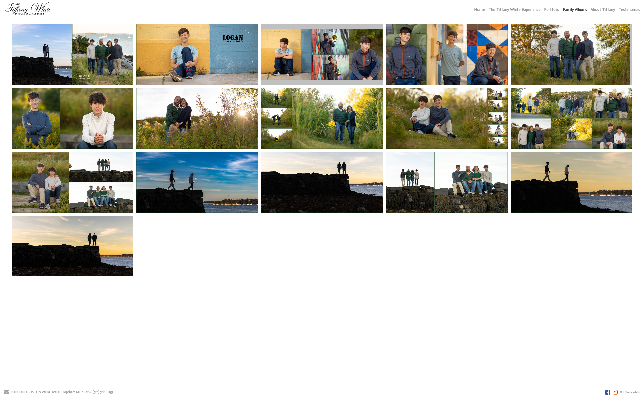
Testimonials (629, 9)
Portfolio (551, 9)
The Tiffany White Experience (515, 9)
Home (479, 9)
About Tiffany (603, 9)
